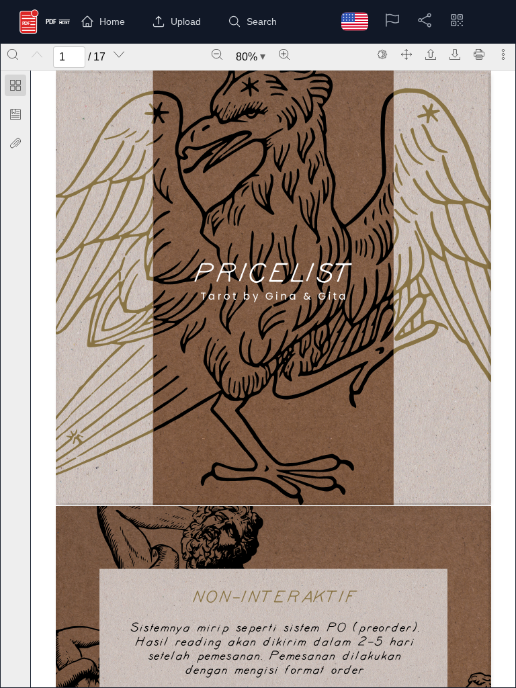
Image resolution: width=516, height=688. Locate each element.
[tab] (15, 87)
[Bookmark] (15, 114)
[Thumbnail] (15, 85)
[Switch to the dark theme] (382, 54)
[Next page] (119, 54)
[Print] (479, 54)
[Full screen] (406, 54)
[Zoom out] (217, 54)
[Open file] (430, 54)
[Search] (13, 54)
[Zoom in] (284, 54)
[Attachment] (15, 143)
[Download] (455, 54)
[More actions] (503, 54)
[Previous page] (37, 54)
